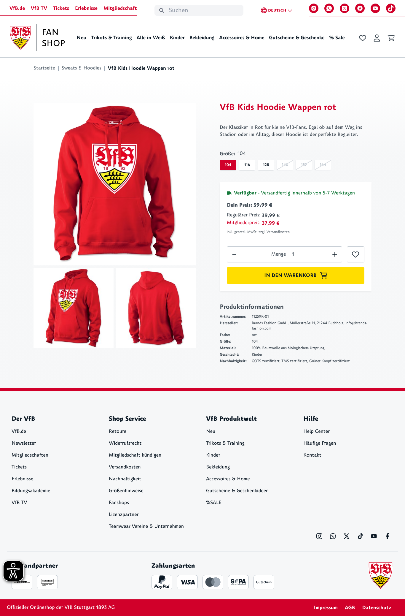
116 (247, 164)
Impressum (326, 607)
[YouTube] (375, 8)
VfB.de (17, 8)
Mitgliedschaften (30, 455)
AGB (350, 607)
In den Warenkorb (290, 275)
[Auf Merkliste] (355, 254)
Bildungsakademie (31, 491)
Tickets (61, 8)
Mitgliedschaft (120, 8)
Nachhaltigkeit (125, 479)
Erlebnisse (86, 8)
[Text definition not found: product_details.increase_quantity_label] (234, 254)
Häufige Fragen (319, 443)
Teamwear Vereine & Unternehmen (146, 526)
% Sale (337, 37)
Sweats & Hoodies (81, 68)
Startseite (44, 68)
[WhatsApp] (329, 8)
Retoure (117, 431)
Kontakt (312, 455)
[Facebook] (360, 8)
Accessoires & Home (241, 37)
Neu (81, 37)
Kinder (177, 37)
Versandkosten (125, 467)
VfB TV (39, 8)
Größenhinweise (126, 491)
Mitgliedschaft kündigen (135, 455)
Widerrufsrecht (125, 443)
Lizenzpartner (124, 515)
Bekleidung (202, 37)
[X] (344, 8)
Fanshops (119, 503)
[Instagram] (313, 8)
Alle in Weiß (150, 37)
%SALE (213, 503)
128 (266, 164)
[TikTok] (391, 8)
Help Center (316, 431)
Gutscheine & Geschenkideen (237, 491)
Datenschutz (376, 607)
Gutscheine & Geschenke (296, 37)
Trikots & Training (111, 37)
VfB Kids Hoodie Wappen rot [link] (141, 68)
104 (228, 164)
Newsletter (24, 443)
